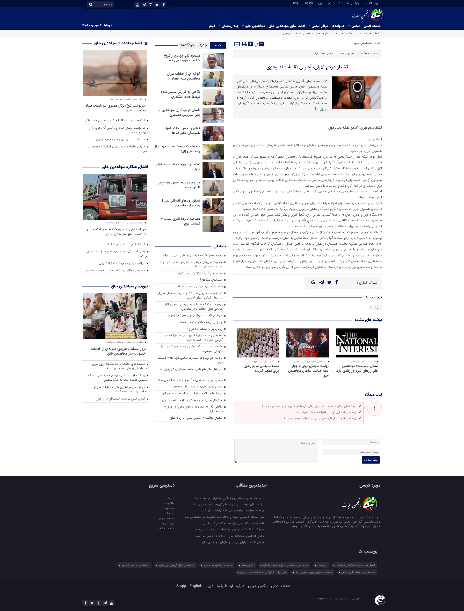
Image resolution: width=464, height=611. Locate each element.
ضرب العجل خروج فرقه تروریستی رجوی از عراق (193, 255)
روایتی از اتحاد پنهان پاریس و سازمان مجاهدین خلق (233, 542)
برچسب (322, 565)
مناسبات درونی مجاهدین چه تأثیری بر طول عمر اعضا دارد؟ (230, 498)
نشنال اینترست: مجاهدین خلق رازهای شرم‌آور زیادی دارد (357, 368)
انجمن (355, 26)
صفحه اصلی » (344, 33)
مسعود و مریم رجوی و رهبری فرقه (314, 572)
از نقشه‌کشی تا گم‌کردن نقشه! (127, 244)
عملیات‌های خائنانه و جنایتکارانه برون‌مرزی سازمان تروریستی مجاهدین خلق (120, 366)
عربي (320, 3)
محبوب (218, 45)
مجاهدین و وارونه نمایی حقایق (358, 572)
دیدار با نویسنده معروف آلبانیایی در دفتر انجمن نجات (189, 380)
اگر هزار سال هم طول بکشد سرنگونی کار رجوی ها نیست (191, 371)
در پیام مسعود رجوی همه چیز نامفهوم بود (179, 185)
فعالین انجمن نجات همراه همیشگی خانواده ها (182, 130)
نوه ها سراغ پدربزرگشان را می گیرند (200, 273)
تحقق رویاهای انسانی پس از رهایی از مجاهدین (180, 203)
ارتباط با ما (353, 3)
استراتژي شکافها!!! (211, 280)
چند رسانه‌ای (230, 26)
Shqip (295, 3)
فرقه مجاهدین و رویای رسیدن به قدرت (198, 286)
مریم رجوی (168, 523)
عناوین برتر (247, 565)
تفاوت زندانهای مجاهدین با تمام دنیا (178, 167)
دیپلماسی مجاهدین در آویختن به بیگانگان (285, 565)
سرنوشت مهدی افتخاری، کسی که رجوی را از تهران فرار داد (119, 130)
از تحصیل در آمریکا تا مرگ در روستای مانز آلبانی (115, 120)
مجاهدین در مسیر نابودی (135, 565)
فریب (376, 307)
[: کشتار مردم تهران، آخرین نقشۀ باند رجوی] (237, 44)
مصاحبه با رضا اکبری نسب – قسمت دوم (180, 221)
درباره (240, 586)
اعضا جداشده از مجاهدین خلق (118, 43)
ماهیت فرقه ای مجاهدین (218, 565)
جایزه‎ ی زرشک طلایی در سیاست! (201, 322)
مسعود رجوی (166, 518)
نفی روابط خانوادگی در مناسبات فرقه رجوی (263, 572)
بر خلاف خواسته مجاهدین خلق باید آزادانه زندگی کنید (233, 510)
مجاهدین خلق (255, 26)
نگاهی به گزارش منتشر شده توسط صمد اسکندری (180, 94)
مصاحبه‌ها (168, 508)
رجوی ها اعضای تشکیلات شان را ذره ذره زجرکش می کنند (230, 535)
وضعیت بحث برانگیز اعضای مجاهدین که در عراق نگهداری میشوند (192, 349)
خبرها (171, 498)
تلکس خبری (335, 3)
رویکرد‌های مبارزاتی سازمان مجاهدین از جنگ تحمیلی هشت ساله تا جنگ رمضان (118, 378)
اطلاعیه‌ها (169, 503)
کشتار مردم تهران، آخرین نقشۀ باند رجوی (307, 67)
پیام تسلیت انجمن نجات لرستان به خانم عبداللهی (192, 393)
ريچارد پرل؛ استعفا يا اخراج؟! (205, 329)
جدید (203, 45)
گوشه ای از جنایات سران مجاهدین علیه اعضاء (183, 76)
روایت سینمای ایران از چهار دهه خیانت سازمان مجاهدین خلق (308, 370)
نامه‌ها (170, 513)
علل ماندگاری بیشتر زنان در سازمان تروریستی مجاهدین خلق (229, 504)
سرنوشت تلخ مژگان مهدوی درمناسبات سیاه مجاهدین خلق (116, 108)
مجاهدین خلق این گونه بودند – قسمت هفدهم (115, 270)
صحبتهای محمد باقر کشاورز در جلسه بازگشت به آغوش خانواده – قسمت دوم (193, 337)
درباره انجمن (371, 3)
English (308, 3)
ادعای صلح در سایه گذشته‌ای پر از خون (121, 399)
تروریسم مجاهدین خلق (129, 286)
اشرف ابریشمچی (164, 528)
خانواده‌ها (338, 26)
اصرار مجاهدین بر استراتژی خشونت (355, 565)
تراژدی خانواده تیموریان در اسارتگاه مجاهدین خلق (118, 149)
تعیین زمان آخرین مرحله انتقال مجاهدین (196, 387)
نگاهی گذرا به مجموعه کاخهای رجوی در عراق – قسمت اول (193, 409)
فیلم (212, 26)
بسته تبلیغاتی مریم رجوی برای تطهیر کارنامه (261, 368)
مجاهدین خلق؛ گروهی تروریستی (176, 565)
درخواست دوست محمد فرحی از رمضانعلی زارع (177, 149)
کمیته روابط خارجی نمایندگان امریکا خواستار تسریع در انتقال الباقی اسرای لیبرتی (190, 295)
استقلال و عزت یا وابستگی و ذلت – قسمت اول (192, 400)
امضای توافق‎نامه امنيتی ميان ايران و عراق (196, 418)
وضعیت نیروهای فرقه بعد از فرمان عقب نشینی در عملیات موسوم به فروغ (191, 264)
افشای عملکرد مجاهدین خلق (125, 167)
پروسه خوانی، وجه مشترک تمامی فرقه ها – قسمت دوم (190, 360)
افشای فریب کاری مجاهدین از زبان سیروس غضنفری (179, 112)
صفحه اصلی (372, 26)
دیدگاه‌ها (187, 45)
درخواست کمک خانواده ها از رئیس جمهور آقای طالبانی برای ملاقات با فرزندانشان (193, 307)
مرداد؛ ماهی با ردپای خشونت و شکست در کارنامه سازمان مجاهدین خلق (116, 232)
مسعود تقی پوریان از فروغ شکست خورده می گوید (182, 58)
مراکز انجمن (320, 26)
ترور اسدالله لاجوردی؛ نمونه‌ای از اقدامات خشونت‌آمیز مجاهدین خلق (118, 351)
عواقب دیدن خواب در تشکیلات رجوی (121, 263)
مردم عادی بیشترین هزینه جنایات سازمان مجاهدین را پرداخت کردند (120, 389)
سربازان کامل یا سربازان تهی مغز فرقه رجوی (195, 315)
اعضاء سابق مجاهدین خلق (287, 26)
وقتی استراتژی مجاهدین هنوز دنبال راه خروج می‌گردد (117, 254)
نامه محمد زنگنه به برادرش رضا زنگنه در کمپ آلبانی (234, 523)
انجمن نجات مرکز (323, 54)
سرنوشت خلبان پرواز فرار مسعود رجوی (121, 139)
